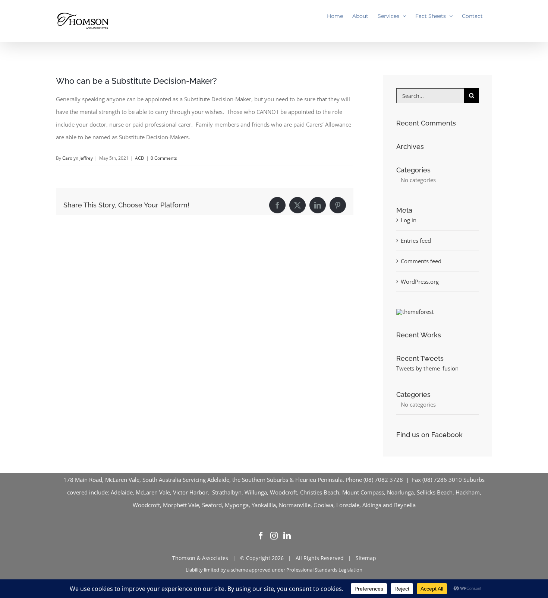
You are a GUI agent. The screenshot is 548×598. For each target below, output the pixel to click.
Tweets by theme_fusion (427, 368)
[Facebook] (261, 536)
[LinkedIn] (287, 536)
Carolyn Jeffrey (77, 158)
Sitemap (366, 558)
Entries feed (416, 240)
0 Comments (164, 158)
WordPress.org (420, 281)
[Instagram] (274, 536)
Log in (408, 220)
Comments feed (421, 261)
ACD (139, 158)
